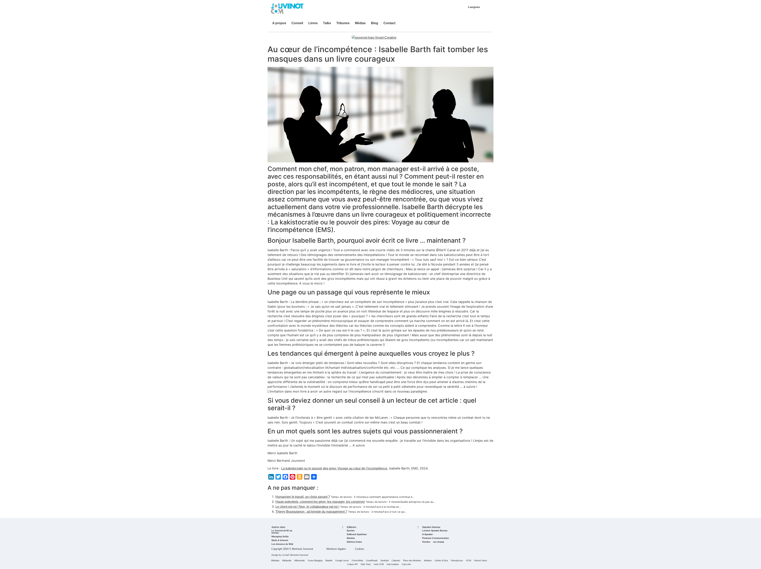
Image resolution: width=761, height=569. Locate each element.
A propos (279, 23)
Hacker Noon (480, 560)
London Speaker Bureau (434, 531)
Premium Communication (435, 538)
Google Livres (342, 560)
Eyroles (351, 531)
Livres (313, 23)
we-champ (438, 542)
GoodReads (372, 560)
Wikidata (275, 560)
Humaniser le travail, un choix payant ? (302, 496)
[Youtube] (473, 25)
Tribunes (343, 23)
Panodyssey (457, 560)
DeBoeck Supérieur (357, 534)
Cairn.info (406, 564)
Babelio (328, 560)
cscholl (285, 555)
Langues (474, 7)
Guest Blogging (315, 560)
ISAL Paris (366, 564)
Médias (360, 23)
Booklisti (385, 560)
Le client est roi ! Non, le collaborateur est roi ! (307, 506)
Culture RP (352, 564)
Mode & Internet (280, 540)
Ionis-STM (379, 564)
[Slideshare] (467, 25)
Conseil (297, 23)
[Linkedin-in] (462, 25)
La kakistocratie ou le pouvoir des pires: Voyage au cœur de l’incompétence (334, 468)
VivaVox (426, 542)
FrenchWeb (357, 560)
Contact (389, 23)
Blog (374, 23)
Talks (327, 23)
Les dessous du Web (282, 544)
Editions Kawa (354, 542)
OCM (468, 560)
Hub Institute (393, 564)
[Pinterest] (479, 25)
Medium (428, 560)
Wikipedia (286, 560)
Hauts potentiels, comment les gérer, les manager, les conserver (320, 501)
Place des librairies (412, 560)
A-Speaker (427, 534)
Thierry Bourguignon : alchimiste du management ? (311, 511)
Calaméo (396, 560)
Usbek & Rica (441, 560)
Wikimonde (299, 560)
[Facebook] (485, 25)
